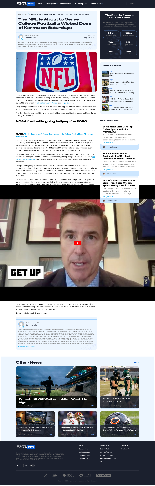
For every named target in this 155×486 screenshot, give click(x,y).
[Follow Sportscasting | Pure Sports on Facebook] (17, 465)
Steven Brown (112, 174)
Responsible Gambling (108, 458)
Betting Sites (51, 4)
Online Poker (96, 4)
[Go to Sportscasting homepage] (25, 4)
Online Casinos (65, 4)
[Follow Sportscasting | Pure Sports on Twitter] (22, 465)
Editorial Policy (105, 449)
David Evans (22, 405)
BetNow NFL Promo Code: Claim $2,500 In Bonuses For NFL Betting (35, 429)
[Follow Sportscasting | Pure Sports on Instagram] (31, 465)
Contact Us (125, 449)
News (40, 4)
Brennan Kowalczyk (109, 405)
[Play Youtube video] (77, 243)
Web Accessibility (106, 455)
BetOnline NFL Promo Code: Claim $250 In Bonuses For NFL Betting (77, 429)
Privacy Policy (105, 446)
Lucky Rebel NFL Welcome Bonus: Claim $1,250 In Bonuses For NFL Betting (119, 429)
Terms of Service (106, 452)
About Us (124, 446)
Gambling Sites (81, 4)
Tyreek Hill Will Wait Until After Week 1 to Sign (52, 401)
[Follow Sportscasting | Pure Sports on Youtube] (26, 465)
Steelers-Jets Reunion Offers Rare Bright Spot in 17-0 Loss (117, 400)
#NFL (92, 405)
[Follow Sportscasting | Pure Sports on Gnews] (35, 465)
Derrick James (112, 147)
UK (101, 461)
